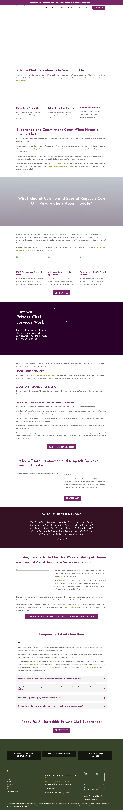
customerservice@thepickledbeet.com (58, 784)
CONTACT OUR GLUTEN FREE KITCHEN (59, 781)
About (46, 7)
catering (59, 163)
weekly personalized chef (66, 580)
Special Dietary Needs (68, 7)
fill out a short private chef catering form (44, 375)
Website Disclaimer (12, 791)
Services (54, 7)
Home (8, 779)
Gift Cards (10, 784)
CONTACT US (99, 8)
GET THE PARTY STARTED (61, 447)
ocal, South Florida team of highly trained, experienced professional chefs (41, 149)
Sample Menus (83, 7)
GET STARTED (61, 293)
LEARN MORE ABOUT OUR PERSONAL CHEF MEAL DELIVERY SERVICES (61, 616)
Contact (9, 789)
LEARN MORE (72, 498)
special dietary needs (72, 607)
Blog (8, 786)
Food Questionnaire (12, 782)
